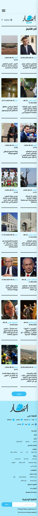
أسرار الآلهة (19, 441)
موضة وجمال (22, 477)
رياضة (15, 190)
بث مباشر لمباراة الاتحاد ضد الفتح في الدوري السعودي (10, 375)
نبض (32, 424)
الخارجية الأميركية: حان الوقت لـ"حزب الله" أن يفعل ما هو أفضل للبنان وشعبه (10, 244)
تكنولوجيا (34, 470)
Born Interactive (22, 512)
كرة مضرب (17, 459)
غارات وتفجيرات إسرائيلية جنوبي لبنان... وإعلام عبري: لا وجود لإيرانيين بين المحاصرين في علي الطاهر (29, 377)
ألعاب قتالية (22, 462)
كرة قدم (34, 459)
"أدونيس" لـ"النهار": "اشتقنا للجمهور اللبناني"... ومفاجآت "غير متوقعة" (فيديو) (29, 331)
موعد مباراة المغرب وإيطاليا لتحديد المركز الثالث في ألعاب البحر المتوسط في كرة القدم (10, 199)
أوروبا (35, 145)
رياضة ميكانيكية (32, 462)
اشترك (6, 504)
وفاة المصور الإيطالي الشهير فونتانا (10, 152)
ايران (35, 57)
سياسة (35, 441)
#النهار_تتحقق (32, 484)
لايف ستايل (33, 474)
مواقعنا (6, 19)
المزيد (19, 394)
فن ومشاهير (32, 322)
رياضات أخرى (33, 466)
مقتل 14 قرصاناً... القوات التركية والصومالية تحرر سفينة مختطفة (29, 199)
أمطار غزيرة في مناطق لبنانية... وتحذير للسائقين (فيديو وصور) (10, 108)
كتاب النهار (34, 452)
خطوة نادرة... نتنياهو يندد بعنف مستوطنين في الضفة (29, 287)
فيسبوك (26, 420)
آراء (27, 452)
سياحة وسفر (33, 480)
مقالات (34, 449)
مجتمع (27, 441)
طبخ (14, 477)
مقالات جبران (13, 452)
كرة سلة (26, 459)
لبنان (16, 100)
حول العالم (23, 480)
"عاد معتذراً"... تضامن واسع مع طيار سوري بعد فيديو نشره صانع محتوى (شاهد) (10, 331)
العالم (15, 57)
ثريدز (26, 424)
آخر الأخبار (31, 29)
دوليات (34, 190)
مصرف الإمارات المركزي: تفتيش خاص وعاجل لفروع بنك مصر (29, 243)
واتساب (19, 424)
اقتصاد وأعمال (32, 445)
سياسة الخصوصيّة (31, 492)
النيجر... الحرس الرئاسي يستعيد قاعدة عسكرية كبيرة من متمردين (10, 65)
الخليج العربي (32, 100)
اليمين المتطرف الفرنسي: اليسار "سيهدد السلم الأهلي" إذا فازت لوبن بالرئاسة (29, 154)
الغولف (13, 462)
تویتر (33, 419)
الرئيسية (34, 431)
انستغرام (9, 420)
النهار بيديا (33, 488)
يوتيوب (18, 419)
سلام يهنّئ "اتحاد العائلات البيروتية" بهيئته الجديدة (11, 287)
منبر (22, 452)
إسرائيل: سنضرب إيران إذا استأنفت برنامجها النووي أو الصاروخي (29, 65)
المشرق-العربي (31, 279)
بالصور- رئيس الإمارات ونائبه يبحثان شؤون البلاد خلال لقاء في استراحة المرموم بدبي (29, 109)
